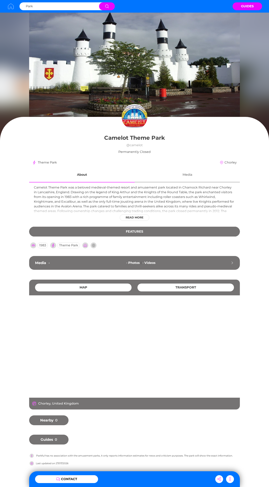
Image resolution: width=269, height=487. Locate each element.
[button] (82, 175)
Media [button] (187, 175)
